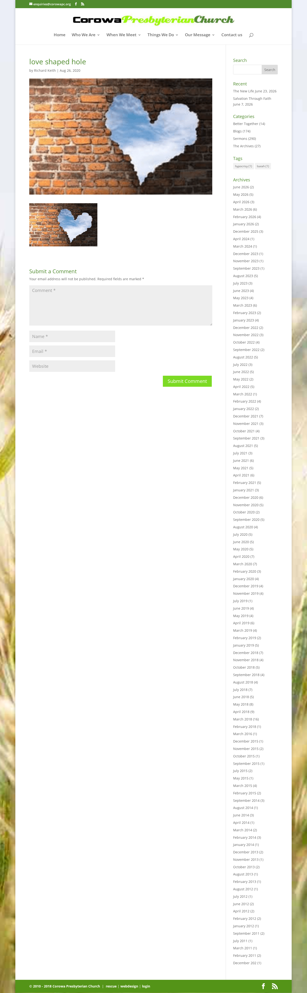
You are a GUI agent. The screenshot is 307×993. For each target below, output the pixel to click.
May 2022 (240, 379)
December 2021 (245, 416)
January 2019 (243, 645)
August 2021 (243, 445)
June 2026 (241, 187)
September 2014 (246, 800)
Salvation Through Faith (252, 98)
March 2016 (242, 733)
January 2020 (243, 579)
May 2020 (240, 549)
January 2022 (243, 408)
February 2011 (244, 955)
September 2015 (246, 763)
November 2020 (246, 505)
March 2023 (242, 305)
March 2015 (242, 785)
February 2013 (244, 881)
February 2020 (244, 571)
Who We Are (83, 35)
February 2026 (244, 216)
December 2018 (245, 652)
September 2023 (246, 268)
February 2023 (244, 312)
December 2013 (245, 852)
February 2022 (244, 401)
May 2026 (240, 194)
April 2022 (241, 386)
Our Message (197, 35)
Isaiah (263, 166)
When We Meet (121, 35)
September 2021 (246, 438)
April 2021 (241, 475)
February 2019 (244, 638)
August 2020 (243, 527)
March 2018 (242, 719)
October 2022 (244, 342)
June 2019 (241, 608)
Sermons (240, 138)
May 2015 (240, 778)
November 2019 (246, 593)
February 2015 (244, 793)
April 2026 (241, 202)
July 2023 (240, 283)
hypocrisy (243, 166)
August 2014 (243, 807)
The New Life (243, 91)
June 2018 (241, 697)
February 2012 (244, 918)
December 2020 (245, 497)
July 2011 (240, 941)
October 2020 (244, 512)
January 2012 (243, 926)
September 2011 (246, 933)
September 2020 (246, 519)
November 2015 (246, 748)
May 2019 (240, 615)
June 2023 (241, 290)
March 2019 (242, 630)
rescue (111, 986)
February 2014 (244, 837)
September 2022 (246, 349)
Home (59, 35)
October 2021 (244, 431)
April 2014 (241, 822)
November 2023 (246, 261)
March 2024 (242, 246)
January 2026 (243, 224)
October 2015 (244, 756)
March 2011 (242, 948)
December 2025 (245, 231)
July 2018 (240, 689)
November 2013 (246, 859)
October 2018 (244, 667)
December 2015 (245, 741)
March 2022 (242, 394)
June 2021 (241, 460)
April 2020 (241, 556)
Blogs (237, 131)
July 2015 (240, 770)
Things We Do (161, 35)
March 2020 (242, 564)
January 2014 (243, 844)
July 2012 (240, 896)
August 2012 (243, 889)
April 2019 (241, 623)
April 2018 (241, 711)
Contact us (231, 35)
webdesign (129, 986)
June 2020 (241, 542)
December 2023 (245, 253)
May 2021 (240, 468)
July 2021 (240, 453)
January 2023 (243, 320)
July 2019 (240, 601)
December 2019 (245, 586)
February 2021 (244, 482)
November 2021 (246, 423)
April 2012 (241, 911)
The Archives (243, 146)
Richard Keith (45, 70)
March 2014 (242, 830)
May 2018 (240, 704)
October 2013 (244, 867)
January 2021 (243, 490)
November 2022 (246, 335)
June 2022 (241, 371)
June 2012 (241, 904)
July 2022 (240, 364)
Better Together (245, 123)
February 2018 (244, 726)
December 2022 (245, 327)
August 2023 (243, 276)
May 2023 (240, 298)
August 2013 (243, 874)
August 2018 (243, 682)
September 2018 (246, 674)
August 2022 (243, 357)
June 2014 (241, 815)
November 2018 (246, 660)
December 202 (244, 963)
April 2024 (241, 239)
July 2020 (240, 534)
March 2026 (242, 209)
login (146, 986)
